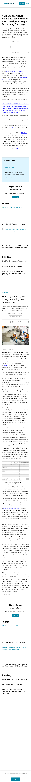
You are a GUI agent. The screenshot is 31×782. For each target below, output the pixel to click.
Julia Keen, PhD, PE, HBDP (14, 71)
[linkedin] (13, 52)
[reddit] (18, 52)
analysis (6, 365)
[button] (3, 4)
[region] (15, 776)
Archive (4, 11)
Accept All (15, 779)
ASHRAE (24, 133)
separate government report (11, 508)
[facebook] (10, 52)
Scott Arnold (15, 41)
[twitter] (15, 52)
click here (18, 149)
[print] (28, 52)
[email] (20, 52)
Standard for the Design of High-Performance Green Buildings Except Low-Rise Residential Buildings (15, 108)
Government (5, 292)
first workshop (12, 127)
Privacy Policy (25, 775)
